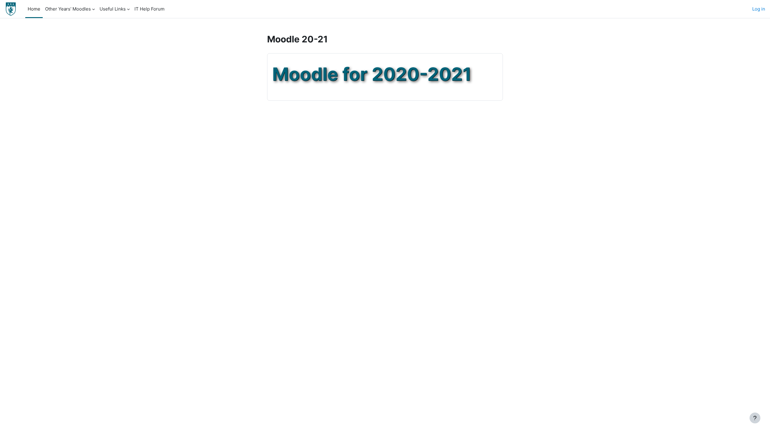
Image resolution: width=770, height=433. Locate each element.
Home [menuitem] (34, 9)
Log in (758, 9)
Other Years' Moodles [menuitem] (68, 9)
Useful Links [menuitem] (113, 9)
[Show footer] (755, 418)
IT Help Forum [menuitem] (149, 9)
